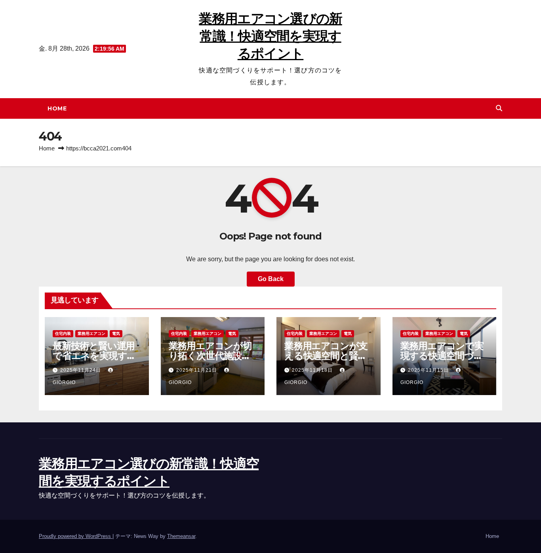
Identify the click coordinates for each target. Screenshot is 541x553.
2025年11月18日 (313, 370)
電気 (116, 333)
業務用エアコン (91, 333)
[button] (499, 108)
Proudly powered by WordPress (75, 536)
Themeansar (181, 536)
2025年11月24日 (81, 370)
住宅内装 (63, 333)
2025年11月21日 (197, 370)
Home (57, 108)
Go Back (271, 279)
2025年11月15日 (429, 370)
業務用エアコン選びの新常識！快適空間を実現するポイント (270, 36)
